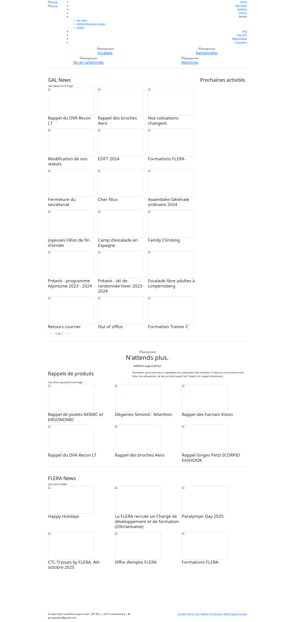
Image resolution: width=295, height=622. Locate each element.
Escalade (105, 52)
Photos (243, 13)
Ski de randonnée (88, 62)
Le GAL (196, 614)
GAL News (241, 5)
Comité (182, 614)
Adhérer (242, 9)
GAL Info (242, 35)
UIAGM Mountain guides (91, 24)
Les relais (82, 20)
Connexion (241, 42)
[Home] (54, 4)
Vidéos (80, 27)
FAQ (244, 31)
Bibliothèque (239, 38)
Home (243, 2)
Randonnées (207, 52)
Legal (234, 614)
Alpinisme (189, 62)
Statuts (205, 614)
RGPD (227, 614)
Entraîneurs (216, 614)
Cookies (242, 614)
